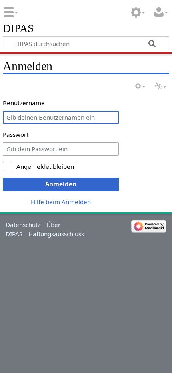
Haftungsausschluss (56, 234)
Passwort (15, 134)
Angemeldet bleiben (45, 166)
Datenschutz (23, 225)
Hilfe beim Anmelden (61, 202)
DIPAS (18, 28)
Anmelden (60, 184)
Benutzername (24, 103)
